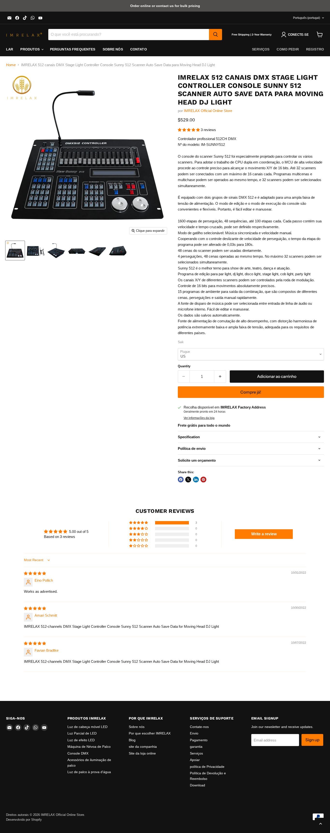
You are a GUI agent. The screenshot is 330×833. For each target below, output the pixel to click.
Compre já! (250, 392)
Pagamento (199, 740)
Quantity (184, 366)
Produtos (30, 49)
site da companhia (143, 746)
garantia (196, 746)
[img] (35, 573)
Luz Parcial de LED (82, 733)
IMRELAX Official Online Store (208, 111)
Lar (9, 49)
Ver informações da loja (199, 418)
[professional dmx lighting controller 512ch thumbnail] (35, 250)
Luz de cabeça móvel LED (87, 727)
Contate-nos (199, 727)
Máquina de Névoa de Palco (89, 746)
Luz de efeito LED (81, 740)
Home (11, 65)
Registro (315, 49)
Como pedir (288, 49)
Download (197, 785)
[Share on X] (188, 479)
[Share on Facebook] (181, 479)
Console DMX (77, 753)
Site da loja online (142, 753)
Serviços (260, 49)
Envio (194, 733)
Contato (138, 49)
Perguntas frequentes (72, 49)
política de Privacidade (207, 767)
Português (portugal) (306, 18)
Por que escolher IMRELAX (150, 733)
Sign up (312, 739)
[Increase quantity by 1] (220, 376)
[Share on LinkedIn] (196, 479)
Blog (132, 740)
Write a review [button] (264, 534)
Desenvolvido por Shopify (24, 819)
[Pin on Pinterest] (203, 479)
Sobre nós (113, 49)
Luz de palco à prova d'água (89, 772)
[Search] (215, 34)
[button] (189, 130)
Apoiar (195, 760)
